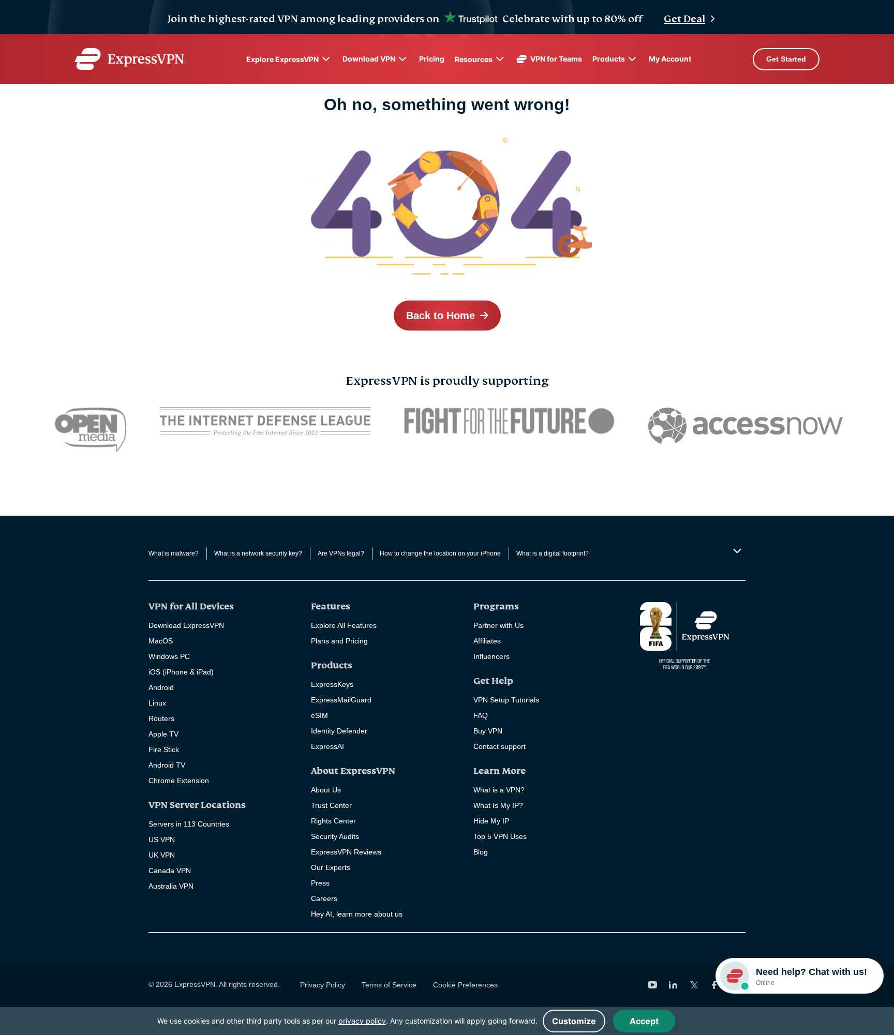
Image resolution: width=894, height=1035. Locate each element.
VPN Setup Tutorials (506, 700)
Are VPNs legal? (341, 553)
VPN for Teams (556, 58)
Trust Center (331, 805)
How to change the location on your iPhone (440, 553)
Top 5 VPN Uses (500, 836)
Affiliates (487, 641)
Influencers (491, 656)
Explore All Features (344, 625)
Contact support (499, 746)
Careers (324, 898)
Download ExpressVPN (186, 625)
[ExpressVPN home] (129, 59)
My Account (670, 58)
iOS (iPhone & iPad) (181, 672)
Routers (161, 718)
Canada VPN (169, 870)
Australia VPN (170, 886)
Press (320, 883)
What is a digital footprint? (552, 553)
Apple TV (163, 734)
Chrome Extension (178, 780)
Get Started (786, 59)
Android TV (166, 765)
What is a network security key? (258, 553)
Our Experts (330, 867)
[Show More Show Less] (736, 551)
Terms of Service (389, 985)
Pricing (431, 58)
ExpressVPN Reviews (346, 852)
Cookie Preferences (465, 985)
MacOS (160, 641)
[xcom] (693, 984)
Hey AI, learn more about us (357, 914)
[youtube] (652, 984)
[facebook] (714, 984)
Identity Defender (339, 731)
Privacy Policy (322, 985)
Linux (157, 703)
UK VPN (161, 855)
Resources (474, 59)
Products (608, 58)
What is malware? (173, 553)
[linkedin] (673, 984)
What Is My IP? (498, 805)
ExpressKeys (332, 684)
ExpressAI (327, 746)
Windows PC (169, 656)
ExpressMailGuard (341, 700)
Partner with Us (498, 625)
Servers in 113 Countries (188, 824)
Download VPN (368, 58)
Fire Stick (163, 749)
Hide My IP (491, 821)
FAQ (480, 715)
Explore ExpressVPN (282, 59)
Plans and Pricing (339, 641)
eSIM (319, 715)
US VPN (161, 839)
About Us (326, 790)
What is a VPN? (499, 790)
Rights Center (333, 821)
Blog (480, 852)
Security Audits (335, 836)
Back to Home (440, 315)
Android (161, 687)
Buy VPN (487, 731)
